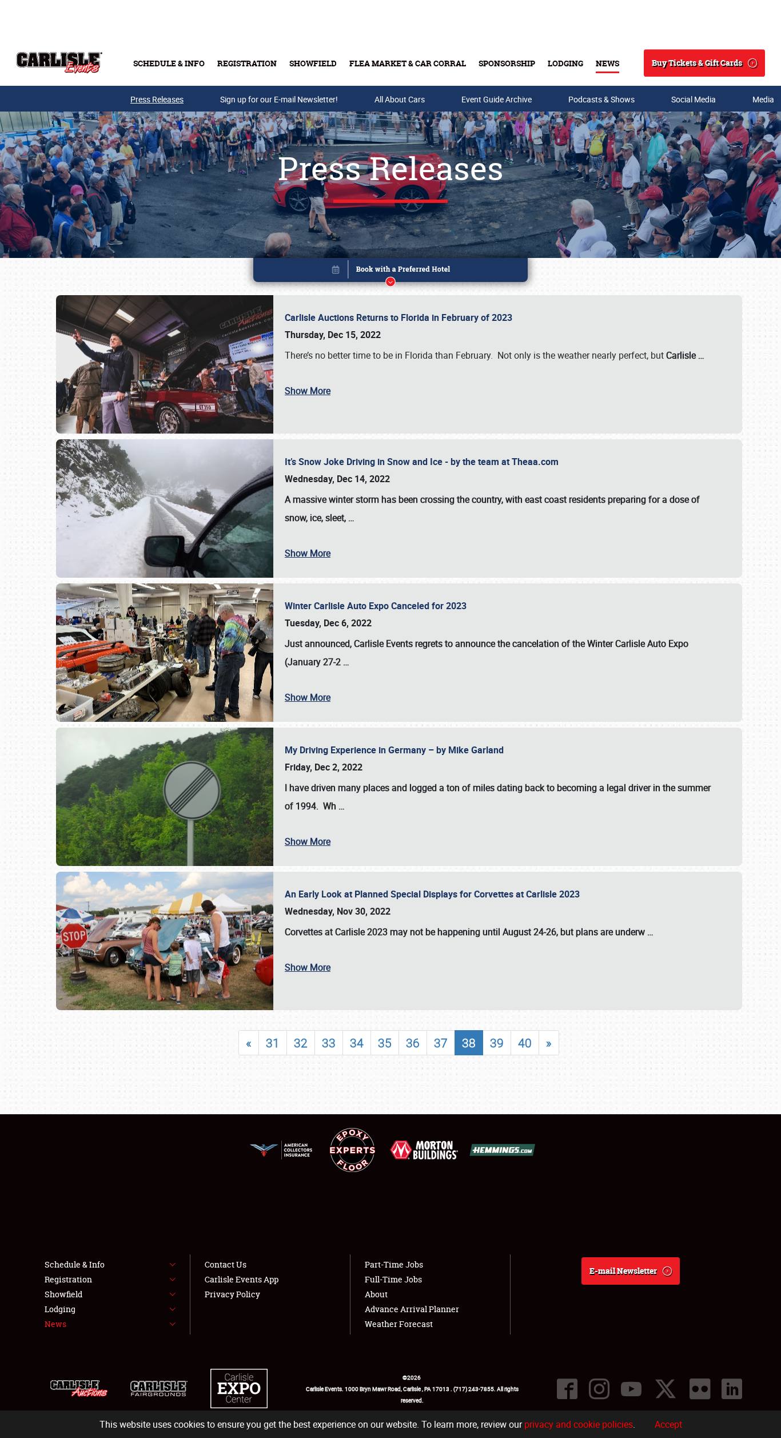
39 (497, 1043)
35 (385, 1043)
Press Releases (157, 99)
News (607, 63)
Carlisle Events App (241, 1279)
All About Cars (399, 99)
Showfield (313, 63)
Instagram (599, 1389)
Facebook (567, 1389)
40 (525, 1043)
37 (441, 1043)
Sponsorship (507, 63)
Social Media (693, 99)
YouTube (631, 1389)
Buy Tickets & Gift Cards (697, 62)
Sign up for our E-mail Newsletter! (279, 99)
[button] (390, 272)
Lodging (565, 63)
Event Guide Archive (496, 99)
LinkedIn (732, 1389)
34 (357, 1043)
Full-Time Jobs (393, 1279)
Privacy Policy (232, 1294)
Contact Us (225, 1264)
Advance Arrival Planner (412, 1309)
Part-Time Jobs (394, 1264)
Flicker (700, 1389)
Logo (59, 63)
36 (413, 1043)
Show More (307, 390)
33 (329, 1043)
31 (273, 1043)
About (376, 1294)
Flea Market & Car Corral (407, 63)
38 (469, 1043)
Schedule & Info (169, 63)
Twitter (665, 1389)
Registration (247, 63)
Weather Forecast (399, 1323)
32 (301, 1043)
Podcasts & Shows (601, 99)
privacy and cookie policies (578, 1424)
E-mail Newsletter (623, 1270)
